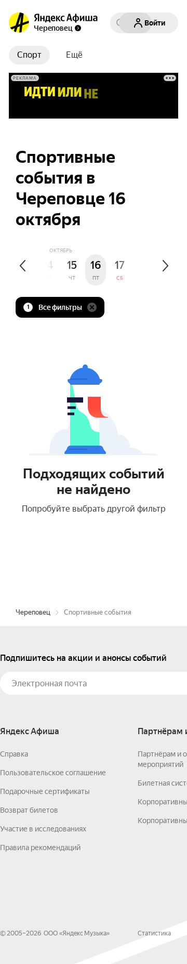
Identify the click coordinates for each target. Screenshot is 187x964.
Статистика (154, 933)
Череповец (33, 612)
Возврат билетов (29, 810)
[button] (74, 55)
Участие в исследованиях (43, 829)
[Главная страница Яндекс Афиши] (19, 22)
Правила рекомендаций (40, 847)
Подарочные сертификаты (45, 791)
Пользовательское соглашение (53, 772)
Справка (14, 754)
